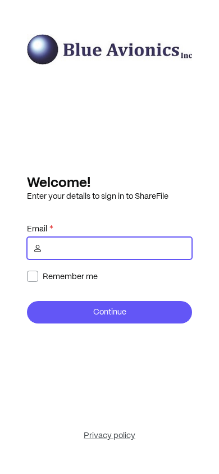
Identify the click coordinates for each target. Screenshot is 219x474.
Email (37, 229)
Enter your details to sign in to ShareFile (97, 196)
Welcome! (58, 182)
